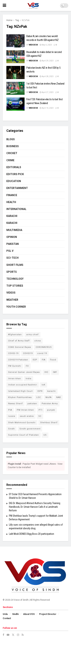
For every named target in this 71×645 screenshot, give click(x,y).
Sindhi (15, 614)
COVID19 (28, 353)
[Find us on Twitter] (13, 635)
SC (39, 416)
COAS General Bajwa (19, 347)
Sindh (11, 429)
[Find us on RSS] (23, 635)
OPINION (11, 237)
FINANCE (11, 195)
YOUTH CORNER (16, 306)
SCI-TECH (12, 257)
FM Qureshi (14, 366)
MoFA (49, 397)
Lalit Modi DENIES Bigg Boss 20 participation (31, 533)
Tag (17, 20)
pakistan (32, 403)
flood (53, 360)
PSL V (9, 250)
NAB (58, 397)
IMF (55, 372)
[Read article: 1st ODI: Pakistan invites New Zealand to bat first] (15, 88)
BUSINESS (12, 146)
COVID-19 (13, 353)
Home (9, 20)
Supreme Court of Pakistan (23, 435)
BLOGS (10, 139)
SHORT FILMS (14, 264)
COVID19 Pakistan (18, 360)
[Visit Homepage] (33, 5)
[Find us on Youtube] (8, 635)
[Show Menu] (4, 5)
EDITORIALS (13, 167)
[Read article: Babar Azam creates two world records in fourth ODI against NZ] (15, 40)
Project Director (47, 614)
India (28, 378)
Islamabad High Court (20, 391)
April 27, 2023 (47, 92)
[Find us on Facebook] (3, 635)
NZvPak (25, 20)
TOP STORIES (14, 285)
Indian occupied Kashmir (22, 385)
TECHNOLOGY (14, 278)
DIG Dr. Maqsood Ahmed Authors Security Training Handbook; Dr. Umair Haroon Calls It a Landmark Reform (34, 507)
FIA (43, 360)
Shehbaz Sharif (49, 422)
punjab (51, 410)
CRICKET (11, 153)
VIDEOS (10, 292)
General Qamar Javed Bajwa (24, 372)
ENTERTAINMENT (17, 188)
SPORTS (11, 271)
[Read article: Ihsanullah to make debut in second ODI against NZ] (15, 56)
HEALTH (11, 202)
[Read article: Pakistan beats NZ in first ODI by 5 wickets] (15, 72)
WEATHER (12, 299)
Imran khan (14, 378)
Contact (7, 618)
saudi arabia (27, 416)
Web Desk (33, 45)
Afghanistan (15, 334)
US (45, 435)
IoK (43, 385)
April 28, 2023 (47, 76)
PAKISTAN (12, 243)
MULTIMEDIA (14, 230)
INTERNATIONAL (16, 209)
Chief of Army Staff (19, 341)
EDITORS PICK (15, 174)
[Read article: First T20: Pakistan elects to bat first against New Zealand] (15, 104)
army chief (32, 334)
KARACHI (11, 216)
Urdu (5, 614)
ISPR (40, 391)
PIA (10, 410)
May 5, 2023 (46, 45)
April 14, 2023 (47, 108)
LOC (38, 397)
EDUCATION (13, 181)
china (37, 341)
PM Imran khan (25, 410)
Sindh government (29, 429)
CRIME (10, 160)
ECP (35, 360)
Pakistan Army (50, 403)
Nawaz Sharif (15, 403)
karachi (51, 391)
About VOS (29, 614)
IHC (46, 372)
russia (11, 416)
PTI (40, 410)
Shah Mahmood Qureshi (22, 422)
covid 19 (42, 353)
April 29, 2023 (47, 61)
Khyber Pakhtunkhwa (20, 397)
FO (27, 366)
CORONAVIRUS (44, 347)
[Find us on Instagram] (18, 635)
